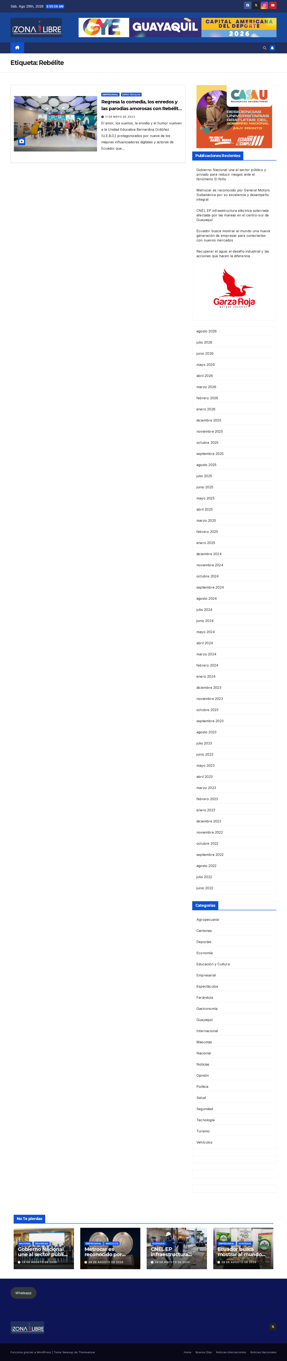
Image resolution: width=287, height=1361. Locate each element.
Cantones (204, 931)
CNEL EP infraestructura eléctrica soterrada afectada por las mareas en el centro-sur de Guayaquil (232, 215)
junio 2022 (204, 888)
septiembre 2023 (210, 721)
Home (187, 1352)
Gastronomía (206, 1009)
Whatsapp (23, 1293)
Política (202, 1086)
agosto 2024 (206, 598)
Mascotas (204, 1042)
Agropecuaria (207, 919)
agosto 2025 (206, 465)
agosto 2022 (206, 866)
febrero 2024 (207, 665)
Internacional (207, 1031)
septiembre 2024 (210, 587)
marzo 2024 (206, 654)
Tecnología (205, 1120)
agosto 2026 (206, 331)
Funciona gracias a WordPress (31, 1352)
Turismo (203, 1131)
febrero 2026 (207, 398)
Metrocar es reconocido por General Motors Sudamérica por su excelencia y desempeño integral (233, 195)
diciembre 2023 (208, 687)
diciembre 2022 (208, 821)
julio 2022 (204, 877)
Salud (201, 1098)
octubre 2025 (207, 442)
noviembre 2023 (209, 699)
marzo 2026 (206, 387)
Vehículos (204, 1142)
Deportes (204, 942)
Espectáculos (131, 94)
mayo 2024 (205, 632)
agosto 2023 (206, 732)
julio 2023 (204, 743)
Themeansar (86, 1352)
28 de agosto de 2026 (39, 1262)
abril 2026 (204, 376)
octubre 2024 (207, 576)
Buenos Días (204, 1352)
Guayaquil (204, 1020)
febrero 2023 (207, 799)
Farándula (204, 997)
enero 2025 (205, 543)
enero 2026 (205, 409)
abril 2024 (204, 643)
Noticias (202, 1064)
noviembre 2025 (209, 431)
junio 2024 (205, 621)
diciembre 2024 (209, 554)
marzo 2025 (206, 520)
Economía (204, 953)
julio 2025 (204, 476)
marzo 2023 (206, 788)
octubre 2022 (207, 843)
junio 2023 (204, 754)
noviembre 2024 (209, 565)
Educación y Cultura (213, 964)
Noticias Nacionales (263, 1352)
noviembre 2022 (209, 832)
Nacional (203, 1053)
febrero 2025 (207, 532)
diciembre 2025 (208, 420)
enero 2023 (205, 810)
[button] (264, 48)
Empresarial (110, 94)
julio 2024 (204, 609)
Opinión (202, 1075)
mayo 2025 (205, 498)
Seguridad (204, 1109)
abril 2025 (204, 509)
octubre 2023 (207, 710)
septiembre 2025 (210, 454)
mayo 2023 (205, 765)
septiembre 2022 (210, 854)
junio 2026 (204, 353)
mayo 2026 (205, 364)
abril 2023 (204, 777)
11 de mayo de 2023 (120, 116)
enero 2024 (206, 676)
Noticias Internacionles (231, 1352)
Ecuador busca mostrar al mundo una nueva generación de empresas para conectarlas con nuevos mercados (233, 235)
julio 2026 (204, 342)
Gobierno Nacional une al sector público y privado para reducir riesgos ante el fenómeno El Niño (231, 174)
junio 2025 (204, 487)
